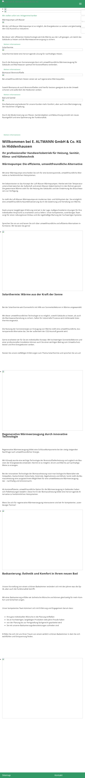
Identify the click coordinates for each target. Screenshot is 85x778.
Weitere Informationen (12, 44)
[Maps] (83, 30)
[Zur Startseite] (39, 2)
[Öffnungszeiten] (83, 18)
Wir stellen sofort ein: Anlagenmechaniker (19, 15)
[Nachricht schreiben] (83, 24)
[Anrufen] (83, 12)
